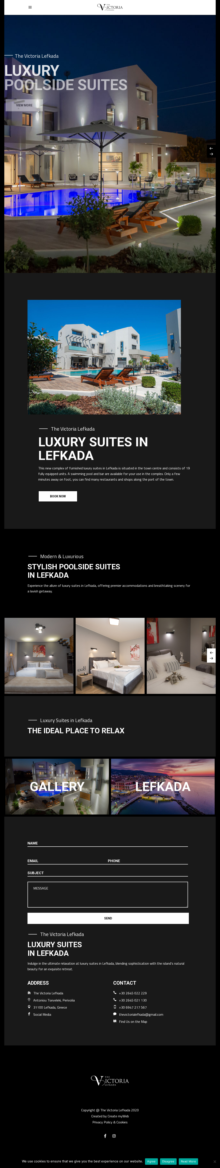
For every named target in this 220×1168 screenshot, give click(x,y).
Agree (151, 1161)
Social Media (42, 1014)
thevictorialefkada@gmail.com (141, 1014)
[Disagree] (214, 1161)
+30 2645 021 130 (133, 1000)
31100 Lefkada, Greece (50, 1007)
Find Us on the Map (133, 1021)
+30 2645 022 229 (133, 993)
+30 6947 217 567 (133, 1007)
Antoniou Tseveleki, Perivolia (54, 1000)
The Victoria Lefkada (48, 993)
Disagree (168, 1161)
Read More (188, 1161)
